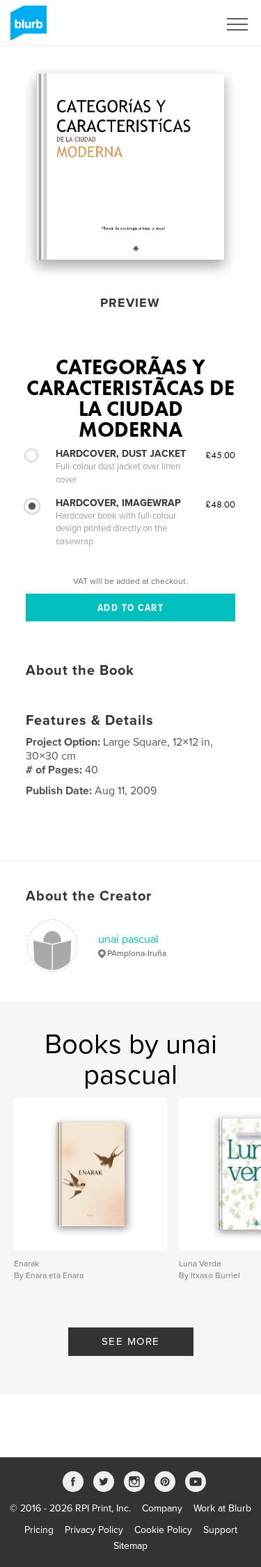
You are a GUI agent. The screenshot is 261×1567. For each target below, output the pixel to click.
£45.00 (220, 455)
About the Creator (89, 896)
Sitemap (130, 1546)
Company (162, 1508)
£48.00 (220, 504)
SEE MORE (131, 1341)
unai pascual (128, 939)
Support (220, 1530)
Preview (130, 302)
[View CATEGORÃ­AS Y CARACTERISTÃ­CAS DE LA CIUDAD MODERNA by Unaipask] (130, 167)
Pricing (39, 1530)
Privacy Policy (94, 1530)
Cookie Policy (163, 1530)
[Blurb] (26, 28)
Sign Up (183, 24)
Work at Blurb (222, 1508)
